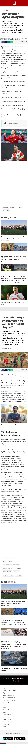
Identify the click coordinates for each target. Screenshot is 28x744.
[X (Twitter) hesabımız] (13, 681)
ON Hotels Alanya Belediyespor (11, 565)
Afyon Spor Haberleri (8, 695)
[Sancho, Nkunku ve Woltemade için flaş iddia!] (14, 292)
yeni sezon (19, 575)
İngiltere (13, 207)
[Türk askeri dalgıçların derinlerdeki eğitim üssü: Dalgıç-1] (14, 658)
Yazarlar (5, 705)
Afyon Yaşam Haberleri (9, 700)
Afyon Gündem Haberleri (9, 688)
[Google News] (24, 43)
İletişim (5, 712)
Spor (25, 36)
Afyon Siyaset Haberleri (9, 690)
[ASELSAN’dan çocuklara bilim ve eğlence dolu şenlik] (20, 613)
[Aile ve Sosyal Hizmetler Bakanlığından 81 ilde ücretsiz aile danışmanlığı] (7, 633)
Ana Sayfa (6, 702)
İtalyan (20, 207)
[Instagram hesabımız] (15, 681)
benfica (6, 207)
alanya (5, 558)
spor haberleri (7, 571)
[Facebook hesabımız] (10, 681)
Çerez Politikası (7, 719)
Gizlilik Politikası (7, 710)
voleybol (16, 571)
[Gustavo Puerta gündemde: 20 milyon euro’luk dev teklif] (7, 269)
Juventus (6, 210)
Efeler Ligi (13, 558)
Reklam (5, 726)
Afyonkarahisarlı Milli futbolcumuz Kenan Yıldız (13, 203)
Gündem (20, 350)
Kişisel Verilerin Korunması (10, 722)
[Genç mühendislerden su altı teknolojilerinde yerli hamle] (20, 633)
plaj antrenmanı (8, 568)
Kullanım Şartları (7, 717)
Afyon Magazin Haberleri (9, 697)
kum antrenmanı (8, 561)
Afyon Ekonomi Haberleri (9, 693)
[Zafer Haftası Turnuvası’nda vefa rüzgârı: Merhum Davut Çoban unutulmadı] (14, 227)
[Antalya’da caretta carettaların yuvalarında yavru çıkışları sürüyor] (7, 613)
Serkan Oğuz (18, 568)
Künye (4, 707)
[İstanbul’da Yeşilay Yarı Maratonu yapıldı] (20, 248)
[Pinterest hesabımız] (18, 681)
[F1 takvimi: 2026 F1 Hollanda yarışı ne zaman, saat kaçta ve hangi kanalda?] (20, 269)
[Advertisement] (14, 186)
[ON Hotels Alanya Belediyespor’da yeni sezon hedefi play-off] (7, 248)
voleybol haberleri (8, 575)
